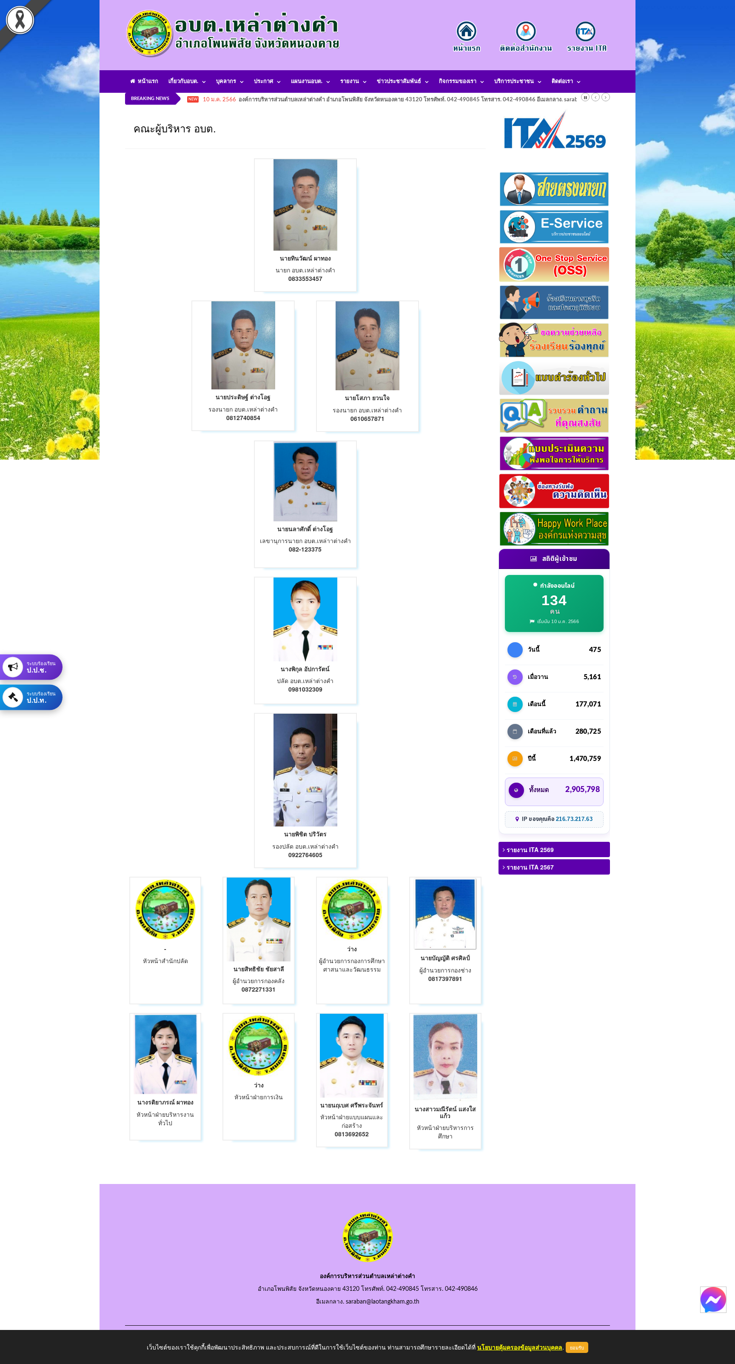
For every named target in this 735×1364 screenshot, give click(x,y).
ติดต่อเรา (562, 81)
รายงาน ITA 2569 (529, 849)
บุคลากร (226, 81)
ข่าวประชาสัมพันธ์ (399, 81)
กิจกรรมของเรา (457, 81)
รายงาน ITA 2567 (529, 867)
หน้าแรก (146, 81)
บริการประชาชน (514, 81)
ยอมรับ (577, 1347)
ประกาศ (263, 81)
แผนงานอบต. (306, 81)
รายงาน (349, 81)
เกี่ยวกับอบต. (183, 81)
